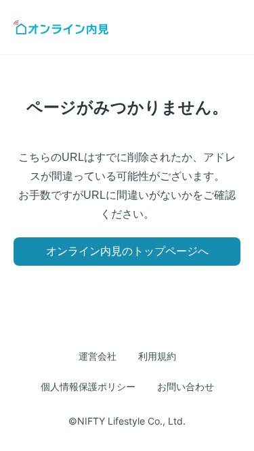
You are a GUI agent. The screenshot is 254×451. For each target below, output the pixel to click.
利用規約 (157, 356)
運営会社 (98, 356)
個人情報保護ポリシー (88, 386)
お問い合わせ (185, 386)
